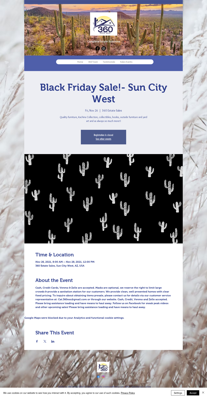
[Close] (203, 392)
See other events (103, 138)
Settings (178, 392)
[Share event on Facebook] (36, 341)
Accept (193, 392)
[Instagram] (103, 48)
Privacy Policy (128, 392)
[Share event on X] (44, 341)
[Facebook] (97, 48)
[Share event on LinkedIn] (52, 341)
